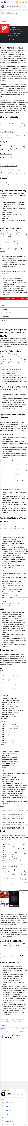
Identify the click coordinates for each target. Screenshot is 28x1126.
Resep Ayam (8, 1110)
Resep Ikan (7, 1117)
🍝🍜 (8, 1124)
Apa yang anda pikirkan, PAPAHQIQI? (14, 6)
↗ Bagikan (21, 1031)
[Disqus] (15, 1058)
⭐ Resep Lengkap (9, 1121)
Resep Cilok (8, 1114)
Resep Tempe (8, 1102)
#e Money (4, 21)
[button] (14, 6)
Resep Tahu (8, 1106)
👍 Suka (7, 1031)
